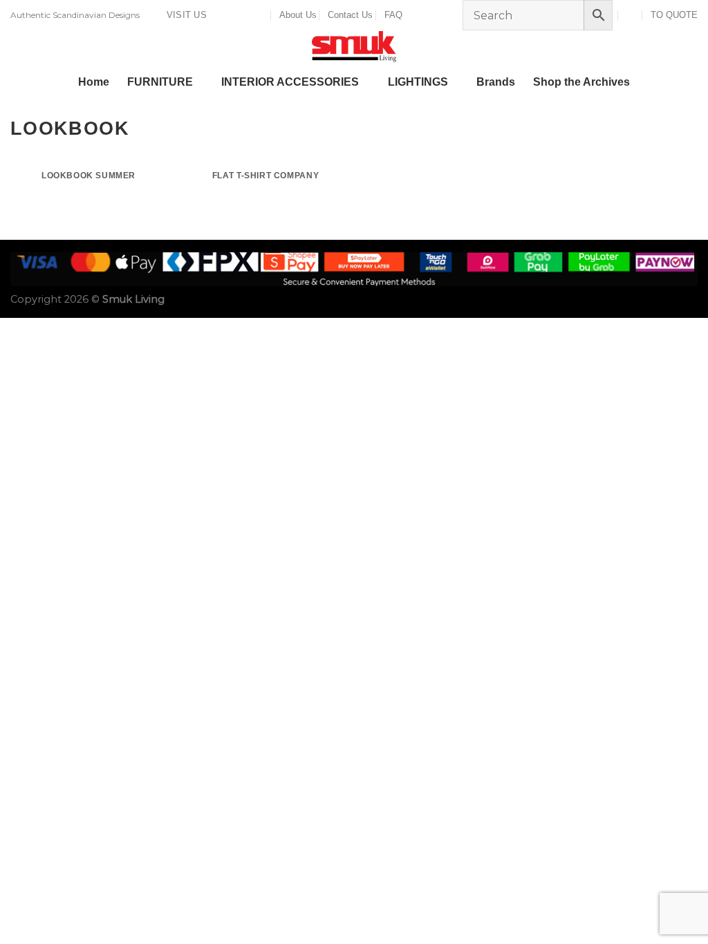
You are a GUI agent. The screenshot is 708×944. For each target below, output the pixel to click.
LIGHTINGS (418, 82)
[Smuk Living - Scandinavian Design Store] (354, 46)
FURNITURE (160, 82)
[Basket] (630, 14)
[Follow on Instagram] (234, 15)
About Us (298, 15)
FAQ (393, 15)
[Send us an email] (247, 15)
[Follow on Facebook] (221, 15)
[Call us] (261, 15)
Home (93, 82)
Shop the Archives (581, 82)
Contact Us (350, 15)
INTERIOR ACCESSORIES (290, 82)
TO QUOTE (674, 15)
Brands (495, 82)
